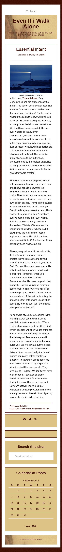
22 (18, 509)
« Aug (27, 526)
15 (18, 503)
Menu (33, 11)
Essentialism (30, 98)
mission (46, 409)
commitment (25, 409)
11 (37, 497)
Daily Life (23, 406)
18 (37, 503)
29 (18, 515)
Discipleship (37, 409)
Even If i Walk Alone (31, 24)
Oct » (34, 526)
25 (37, 509)
